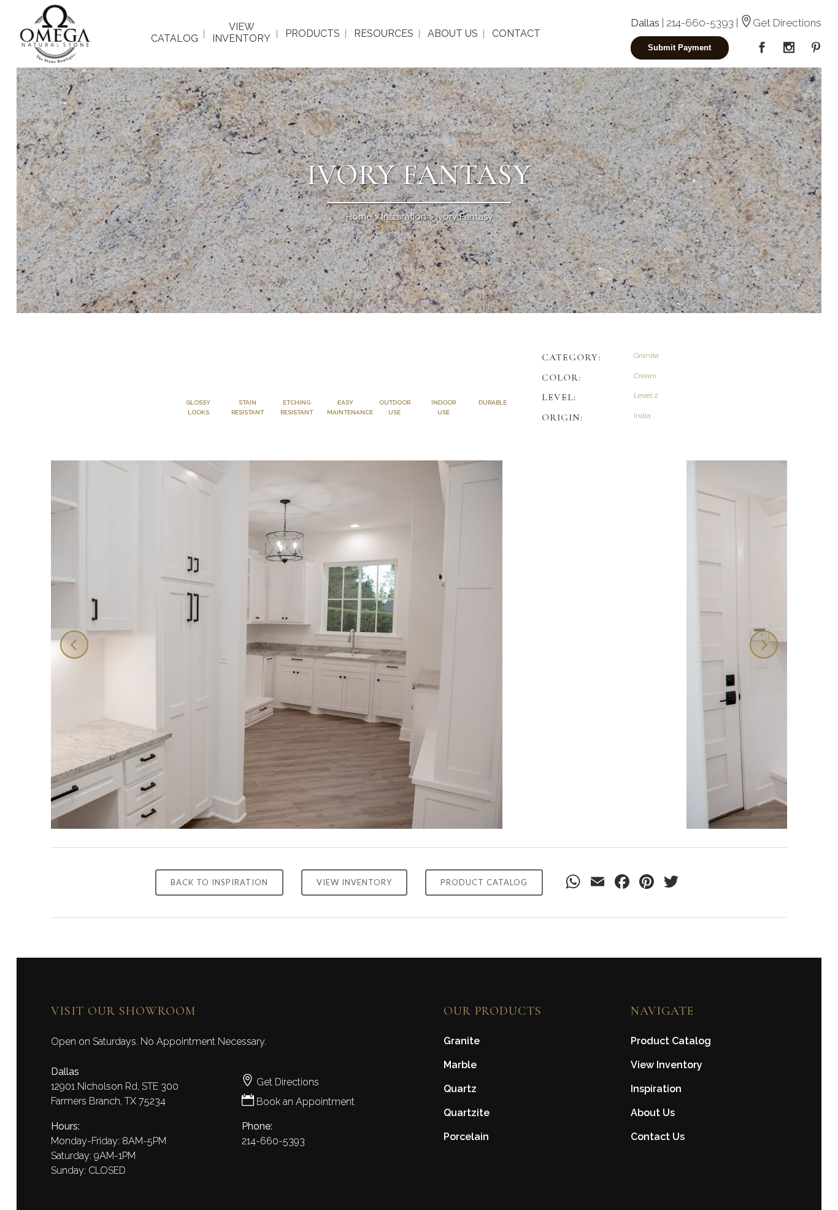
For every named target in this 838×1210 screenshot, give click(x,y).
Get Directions (787, 23)
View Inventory (666, 1065)
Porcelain (466, 1136)
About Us (653, 1113)
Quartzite (467, 1113)
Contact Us (658, 1136)
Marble (460, 1065)
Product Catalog (671, 1041)
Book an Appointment (304, 1101)
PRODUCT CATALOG (484, 882)
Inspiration (404, 216)
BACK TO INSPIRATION (219, 882)
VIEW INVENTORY (354, 882)
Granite (462, 1041)
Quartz (460, 1089)
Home (359, 216)
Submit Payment (679, 47)
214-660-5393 (700, 23)
